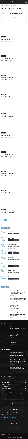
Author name (4, 41)
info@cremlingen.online (10, 417)
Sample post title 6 (7, 154)
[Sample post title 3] (14, 89)
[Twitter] (10, 20)
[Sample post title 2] (14, 69)
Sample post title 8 (7, 193)
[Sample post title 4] (14, 108)
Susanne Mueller (12, 264)
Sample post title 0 (7, 39)
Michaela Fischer (12, 251)
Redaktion (10, 257)
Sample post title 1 (7, 58)
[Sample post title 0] (14, 31)
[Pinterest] (12, 20)
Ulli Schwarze (11, 277)
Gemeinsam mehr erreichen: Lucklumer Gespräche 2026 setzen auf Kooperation (18, 314)
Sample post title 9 (7, 212)
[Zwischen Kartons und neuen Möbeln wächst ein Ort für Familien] (5, 328)
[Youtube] (16, 20)
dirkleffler (10, 231)
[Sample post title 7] (14, 165)
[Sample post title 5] (14, 127)
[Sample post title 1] (14, 50)
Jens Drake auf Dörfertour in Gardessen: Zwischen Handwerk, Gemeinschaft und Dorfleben (17, 292)
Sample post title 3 (7, 97)
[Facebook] (14, 20)
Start (2, 5)
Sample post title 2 (7, 78)
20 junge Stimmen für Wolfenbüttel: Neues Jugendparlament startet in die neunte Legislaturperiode (18, 300)
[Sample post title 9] (14, 204)
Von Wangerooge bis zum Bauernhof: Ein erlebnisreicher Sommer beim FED (17, 307)
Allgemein (4, 36)
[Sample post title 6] (14, 146)
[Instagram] (14, 427)
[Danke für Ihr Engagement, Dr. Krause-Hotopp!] (5, 336)
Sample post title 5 (7, 135)
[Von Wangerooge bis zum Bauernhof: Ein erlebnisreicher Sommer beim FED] (5, 307)
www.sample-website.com (14, 15)
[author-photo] (6, 17)
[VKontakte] (17, 427)
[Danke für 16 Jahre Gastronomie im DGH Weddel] (5, 343)
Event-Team (11, 238)
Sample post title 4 (7, 116)
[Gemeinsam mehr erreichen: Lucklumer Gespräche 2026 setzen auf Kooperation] (5, 314)
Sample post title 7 (7, 174)
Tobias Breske (11, 270)
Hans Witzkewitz (12, 244)
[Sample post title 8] (14, 185)
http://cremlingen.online (12, 241)
